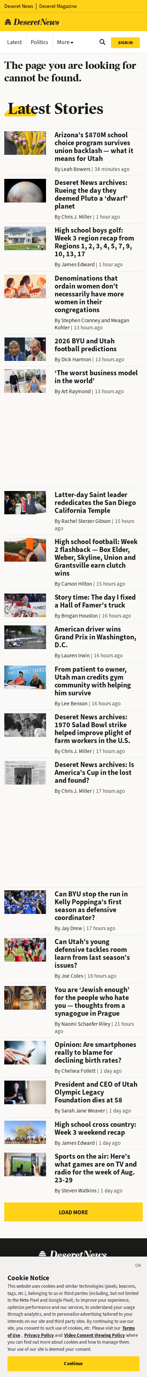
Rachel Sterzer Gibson (86, 521)
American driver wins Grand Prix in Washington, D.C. (95, 637)
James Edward (78, 264)
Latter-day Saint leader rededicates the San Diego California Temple (95, 502)
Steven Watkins (78, 1190)
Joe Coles (72, 976)
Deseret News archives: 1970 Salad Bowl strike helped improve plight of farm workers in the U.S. (93, 728)
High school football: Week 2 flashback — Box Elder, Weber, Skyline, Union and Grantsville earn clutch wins (96, 557)
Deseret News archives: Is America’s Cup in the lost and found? (94, 772)
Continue (73, 1364)
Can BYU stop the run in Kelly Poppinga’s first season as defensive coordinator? (91, 906)
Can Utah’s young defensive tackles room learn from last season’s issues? (92, 953)
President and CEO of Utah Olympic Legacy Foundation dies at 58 (96, 1092)
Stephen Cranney (80, 320)
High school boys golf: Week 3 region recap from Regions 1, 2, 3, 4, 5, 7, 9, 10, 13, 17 (94, 242)
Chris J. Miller (76, 216)
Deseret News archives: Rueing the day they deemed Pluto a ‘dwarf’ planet (91, 194)
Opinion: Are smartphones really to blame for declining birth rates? (95, 1052)
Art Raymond (76, 391)
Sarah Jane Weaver (83, 1110)
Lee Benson (74, 703)
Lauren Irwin (75, 655)
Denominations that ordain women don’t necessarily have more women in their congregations (89, 294)
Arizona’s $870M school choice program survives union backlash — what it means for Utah (94, 146)
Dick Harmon (76, 359)
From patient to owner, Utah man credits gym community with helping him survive (93, 681)
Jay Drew (71, 928)
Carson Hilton (76, 583)
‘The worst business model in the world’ (96, 377)
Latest (14, 42)
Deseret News (18, 6)
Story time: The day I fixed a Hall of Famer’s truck (95, 601)
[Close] (138, 1266)
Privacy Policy (39, 1335)
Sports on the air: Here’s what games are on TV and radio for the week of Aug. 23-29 (96, 1168)
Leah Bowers (75, 169)
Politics (39, 42)
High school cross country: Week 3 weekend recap (95, 1128)
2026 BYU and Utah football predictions (86, 345)
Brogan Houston (79, 615)
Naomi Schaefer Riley (85, 1024)
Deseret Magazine (58, 6)
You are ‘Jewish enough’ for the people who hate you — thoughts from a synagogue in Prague (92, 1001)
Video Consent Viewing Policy (94, 1335)
